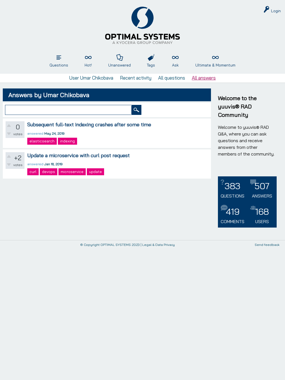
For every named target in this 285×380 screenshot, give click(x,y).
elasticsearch (42, 141)
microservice (72, 171)
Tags (151, 65)
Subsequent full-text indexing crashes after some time (89, 124)
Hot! (88, 65)
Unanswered (119, 65)
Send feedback (267, 245)
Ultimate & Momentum (215, 65)
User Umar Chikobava (91, 78)
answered (35, 133)
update (95, 171)
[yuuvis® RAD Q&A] (142, 25)
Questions (59, 65)
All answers (204, 78)
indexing (67, 141)
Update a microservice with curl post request (78, 155)
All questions (171, 78)
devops (48, 171)
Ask (175, 65)
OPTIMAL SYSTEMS (115, 245)
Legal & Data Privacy (158, 245)
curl (33, 171)
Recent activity (135, 78)
